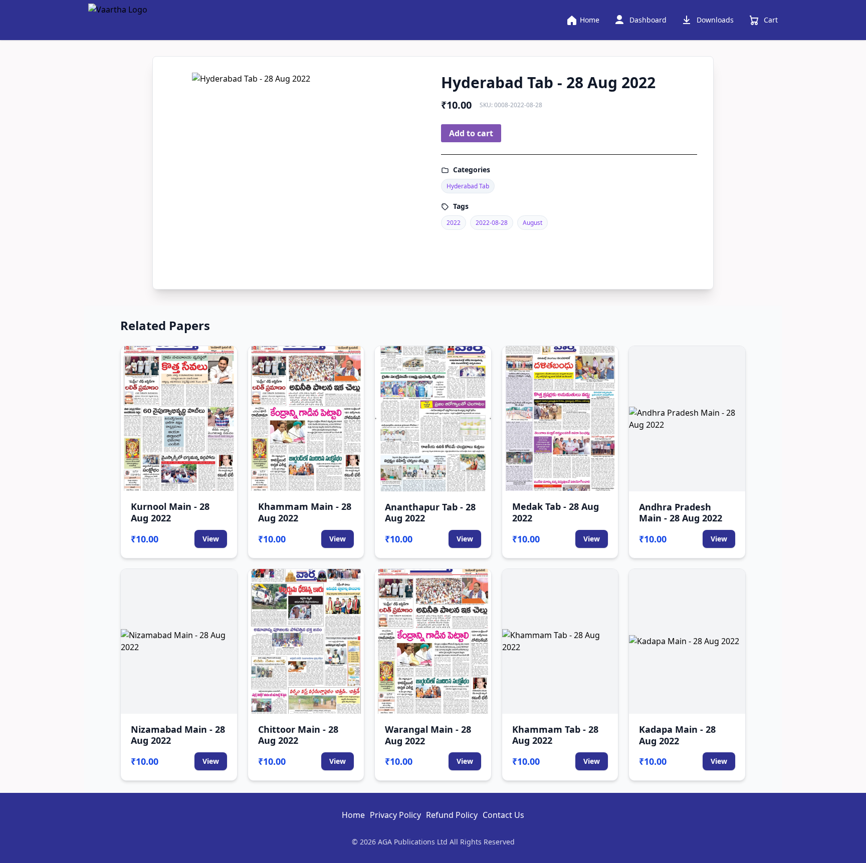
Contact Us (503, 814)
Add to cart (471, 133)
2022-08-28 (492, 222)
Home (353, 814)
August (532, 222)
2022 (454, 222)
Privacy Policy (395, 814)
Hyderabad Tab (468, 186)
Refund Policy (452, 814)
